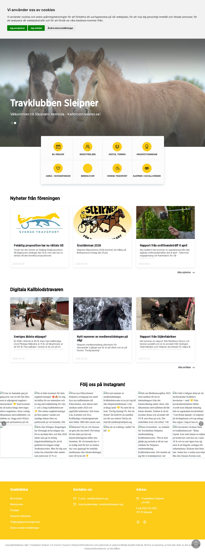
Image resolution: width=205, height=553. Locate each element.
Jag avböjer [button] (36, 28)
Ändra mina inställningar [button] (60, 28)
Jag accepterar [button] (17, 28)
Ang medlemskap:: (100, 504)
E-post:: (93, 498)
